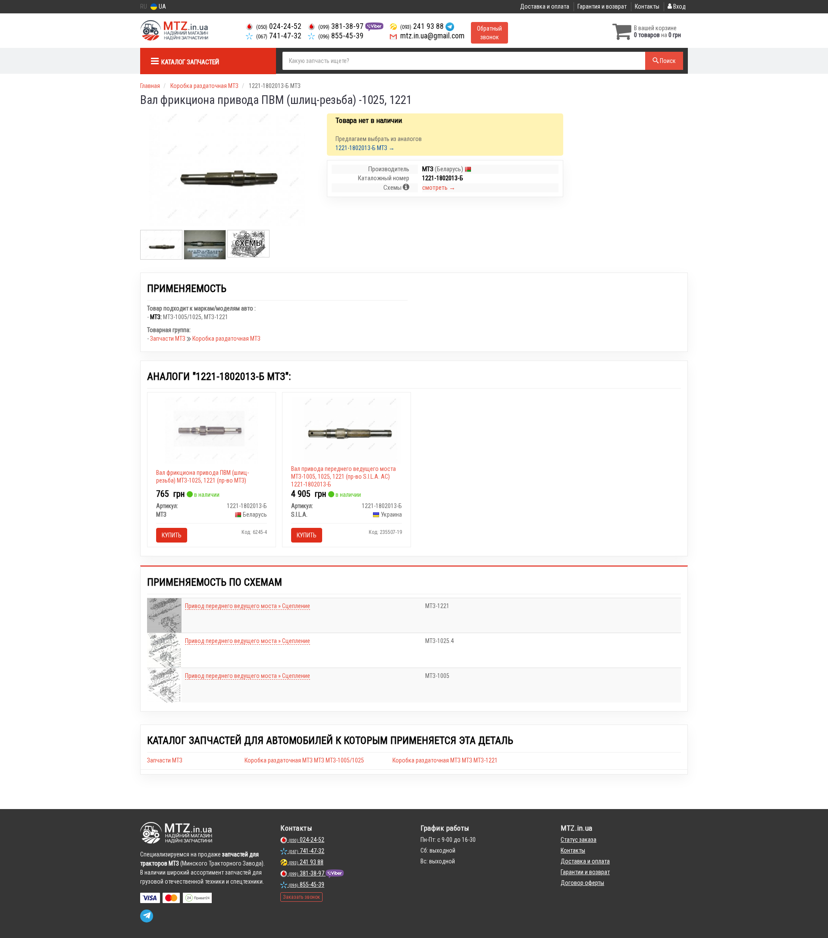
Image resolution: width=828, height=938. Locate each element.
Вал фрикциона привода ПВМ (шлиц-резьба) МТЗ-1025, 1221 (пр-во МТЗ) (202, 476)
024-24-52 (278, 26)
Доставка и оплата (544, 6)
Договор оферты (582, 882)
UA (161, 6)
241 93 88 (422, 26)
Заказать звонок (301, 897)
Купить (172, 535)
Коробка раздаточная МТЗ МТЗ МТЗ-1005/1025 (304, 760)
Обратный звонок (489, 33)
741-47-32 (278, 35)
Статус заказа (578, 839)
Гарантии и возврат (585, 872)
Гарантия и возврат (602, 6)
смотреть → (438, 187)
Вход (679, 6)
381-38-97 (341, 26)
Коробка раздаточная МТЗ (226, 338)
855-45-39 (341, 35)
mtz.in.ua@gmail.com (431, 35)
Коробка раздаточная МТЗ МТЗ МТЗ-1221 (445, 760)
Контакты (647, 6)
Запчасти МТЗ (168, 338)
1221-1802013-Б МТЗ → (365, 147)
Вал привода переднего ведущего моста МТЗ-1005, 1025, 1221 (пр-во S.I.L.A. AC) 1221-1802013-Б (343, 476)
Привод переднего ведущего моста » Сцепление (247, 605)
